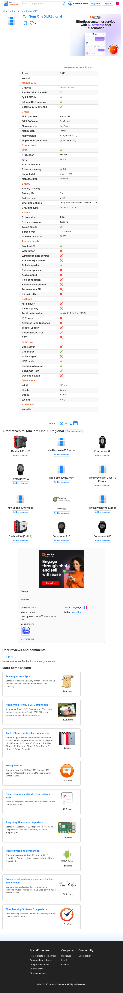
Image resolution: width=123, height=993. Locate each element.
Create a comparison (70, 4)
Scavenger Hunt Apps (18, 676)
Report (52, 423)
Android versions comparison (23, 851)
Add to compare (74, 431)
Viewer (24, 612)
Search (64, 3)
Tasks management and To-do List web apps (28, 796)
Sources (25, 599)
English (117, 3)
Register (95, 3)
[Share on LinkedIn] (75, 423)
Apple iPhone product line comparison (28, 733)
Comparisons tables (39, 964)
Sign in (108, 3)
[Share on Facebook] (66, 423)
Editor (67, 612)
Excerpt (24, 591)
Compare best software (41, 960)
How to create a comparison (43, 956)
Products (12, 11)
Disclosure (66, 956)
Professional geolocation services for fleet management (29, 881)
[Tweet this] (71, 423)
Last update (27, 616)
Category (25, 607)
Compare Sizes (80, 3)
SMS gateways (14, 765)
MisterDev (76, 612)
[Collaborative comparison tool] (11, 3)
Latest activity (84, 956)
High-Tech (25, 11)
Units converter (37, 968)
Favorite (25, 23)
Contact (65, 964)
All (3, 11)
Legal (64, 960)
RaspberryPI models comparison (24, 822)
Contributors (27, 624)
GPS (35, 11)
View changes (27, 639)
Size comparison (38, 973)
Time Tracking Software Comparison (26, 909)
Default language (72, 607)
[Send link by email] (61, 423)
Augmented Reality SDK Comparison (27, 705)
